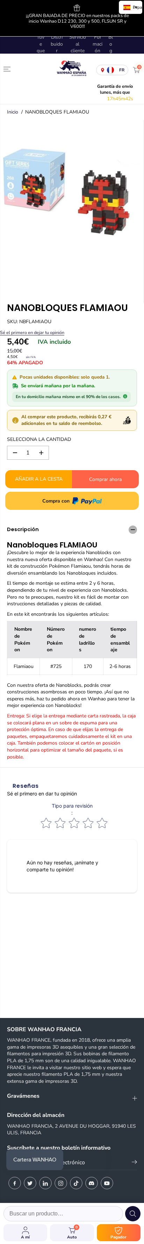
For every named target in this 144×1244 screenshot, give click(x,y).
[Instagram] (61, 1183)
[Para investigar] (133, 1213)
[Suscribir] (134, 1163)
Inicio (12, 112)
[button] (7, 69)
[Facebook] (14, 1183)
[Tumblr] (91, 1183)
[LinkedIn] (45, 1183)
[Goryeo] (30, 1183)
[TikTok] (76, 1183)
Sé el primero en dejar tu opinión (32, 332)
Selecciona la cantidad (39, 439)
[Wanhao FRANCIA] (70, 70)
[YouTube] (107, 1183)
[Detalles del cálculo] (125, 396)
